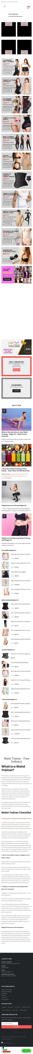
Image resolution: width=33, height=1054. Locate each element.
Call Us (5, 1050)
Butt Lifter (10, 1007)
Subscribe (16, 1027)
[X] (27, 2)
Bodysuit (4, 1007)
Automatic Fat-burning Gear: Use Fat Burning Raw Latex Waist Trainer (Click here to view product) (15, 476)
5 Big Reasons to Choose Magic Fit (14, 505)
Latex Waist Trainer (8, 818)
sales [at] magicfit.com (7, 972)
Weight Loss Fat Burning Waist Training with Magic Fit (16, 539)
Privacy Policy (5, 999)
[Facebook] (25, 2)
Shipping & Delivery (6, 991)
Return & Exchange (6, 989)
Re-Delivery (4, 993)
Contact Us (4, 997)
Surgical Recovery (26, 1007)
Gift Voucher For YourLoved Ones (8, 351)
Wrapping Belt (23, 1010)
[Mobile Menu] (2, 7)
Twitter (7, 981)
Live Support (7, 1051)
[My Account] (24, 7)
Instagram (11, 981)
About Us (3, 995)
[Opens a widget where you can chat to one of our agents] (26, 1051)
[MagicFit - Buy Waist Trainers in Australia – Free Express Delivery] (9, 7)
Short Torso (17, 1007)
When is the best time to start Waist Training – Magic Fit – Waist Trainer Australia (15, 434)
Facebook (3, 981)
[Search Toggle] (20, 7)
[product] (5, 556)
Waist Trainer (12, 758)
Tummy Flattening (6, 1010)
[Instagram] (30, 2)
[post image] (16, 419)
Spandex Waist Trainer (24, 818)
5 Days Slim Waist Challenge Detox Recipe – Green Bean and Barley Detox (16, 470)
